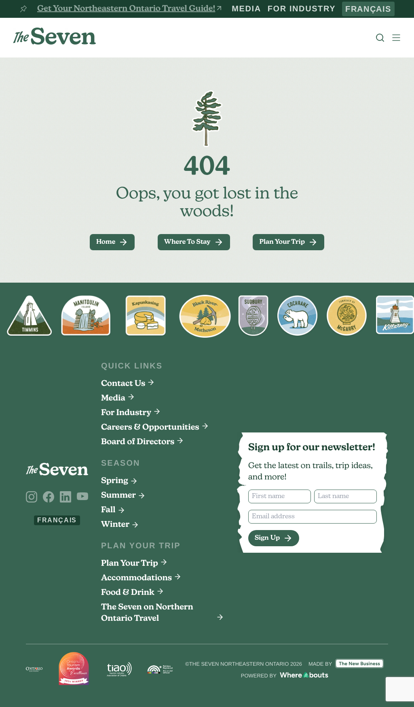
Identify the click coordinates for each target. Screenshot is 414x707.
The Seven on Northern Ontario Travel (147, 613)
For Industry (322, 9)
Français (374, 9)
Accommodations (136, 578)
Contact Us (123, 384)
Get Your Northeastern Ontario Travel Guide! (126, 9)
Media (280, 9)
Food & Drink (127, 593)
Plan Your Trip (129, 564)
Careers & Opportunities (150, 428)
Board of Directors (137, 442)
